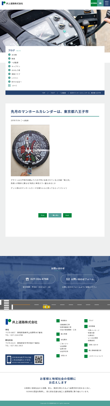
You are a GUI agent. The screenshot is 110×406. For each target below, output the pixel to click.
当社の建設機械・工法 (68, 330)
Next (67, 215)
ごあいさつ (64, 344)
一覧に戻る (55, 215)
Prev (42, 215)
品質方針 (63, 349)
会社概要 (63, 346)
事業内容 (91, 333)
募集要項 (91, 340)
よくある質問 (93, 338)
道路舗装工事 (65, 324)
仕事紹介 (91, 335)
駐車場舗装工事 (65, 327)
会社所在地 (64, 351)
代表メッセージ (93, 330)
